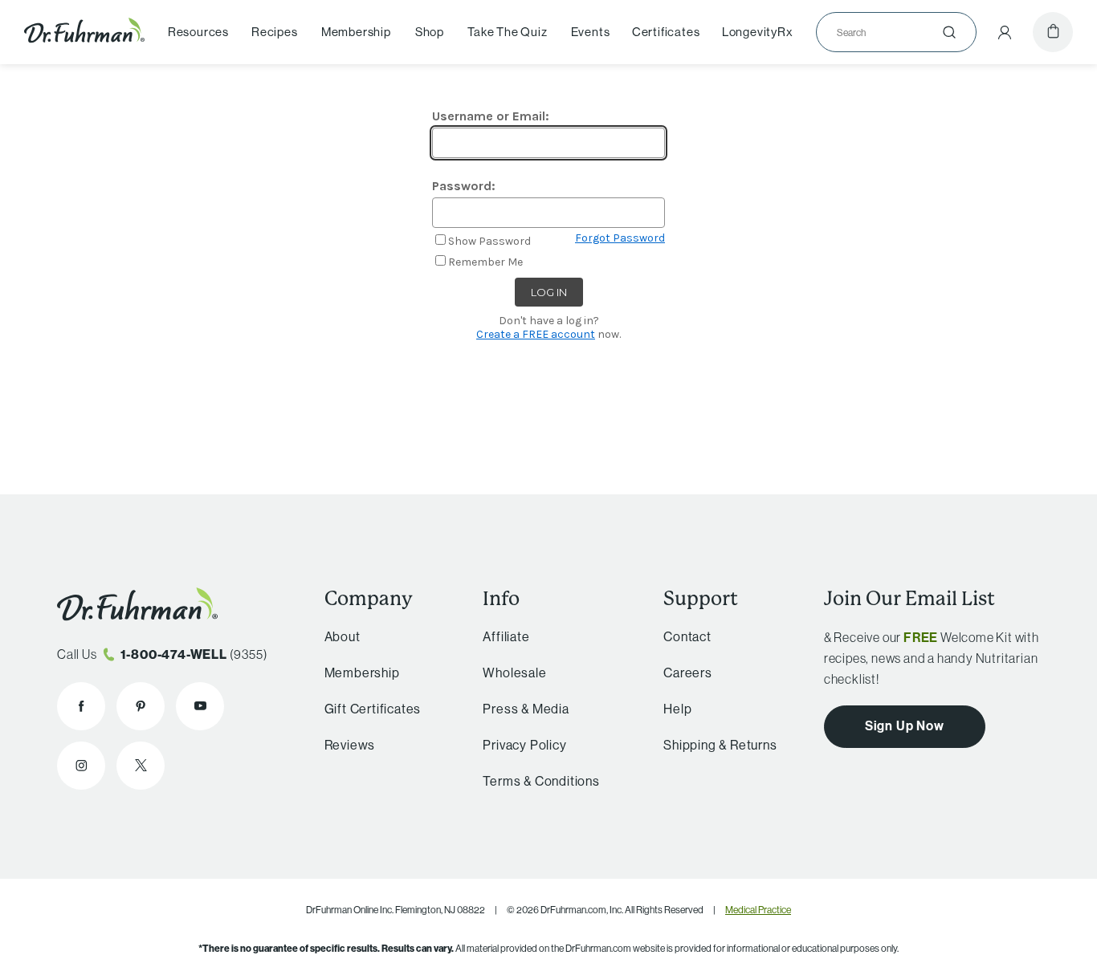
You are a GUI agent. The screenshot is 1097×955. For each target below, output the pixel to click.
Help (677, 709)
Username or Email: (490, 116)
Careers (687, 672)
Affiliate (506, 636)
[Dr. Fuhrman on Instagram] (81, 766)
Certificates (666, 32)
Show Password (489, 241)
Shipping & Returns (720, 745)
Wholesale (514, 672)
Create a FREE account (535, 334)
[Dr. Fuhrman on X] (140, 766)
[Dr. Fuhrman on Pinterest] (140, 706)
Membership (356, 32)
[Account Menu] (1005, 32)
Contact (687, 636)
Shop (429, 32)
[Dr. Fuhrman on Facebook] (81, 706)
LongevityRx (757, 32)
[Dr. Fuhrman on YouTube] (200, 706)
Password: (463, 185)
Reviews (350, 745)
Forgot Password (620, 238)
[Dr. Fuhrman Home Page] (84, 32)
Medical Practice (758, 910)
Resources (198, 32)
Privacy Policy (524, 745)
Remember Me (485, 262)
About (342, 636)
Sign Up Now (904, 725)
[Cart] (1053, 32)
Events (590, 32)
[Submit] (949, 32)
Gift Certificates (373, 709)
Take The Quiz (507, 32)
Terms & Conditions (541, 781)
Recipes (274, 32)
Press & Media (526, 709)
